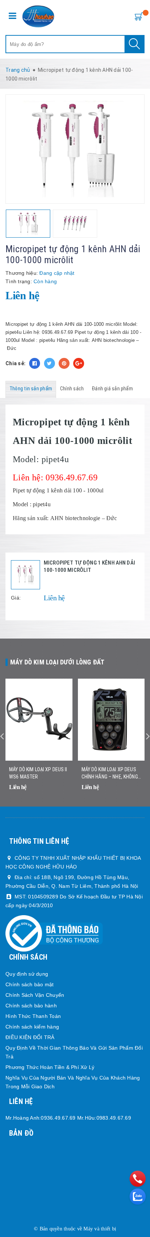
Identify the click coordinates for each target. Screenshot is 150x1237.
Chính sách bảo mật (29, 984)
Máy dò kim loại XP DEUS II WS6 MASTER (38, 773)
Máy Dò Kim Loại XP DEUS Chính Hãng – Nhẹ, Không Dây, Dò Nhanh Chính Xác (110, 773)
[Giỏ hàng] (137, 15)
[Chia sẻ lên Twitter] (49, 363)
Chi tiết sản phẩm (136, 797)
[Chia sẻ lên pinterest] (64, 363)
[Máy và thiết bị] (38, 16)
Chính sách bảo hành (31, 1005)
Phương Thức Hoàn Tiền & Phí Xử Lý (49, 1067)
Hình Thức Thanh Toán (33, 1016)
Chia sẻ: (15, 363)
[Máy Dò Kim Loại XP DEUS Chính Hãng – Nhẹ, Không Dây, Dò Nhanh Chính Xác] (111, 720)
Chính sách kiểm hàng (32, 1027)
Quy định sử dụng (26, 974)
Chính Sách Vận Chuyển (34, 995)
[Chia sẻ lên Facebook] (34, 363)
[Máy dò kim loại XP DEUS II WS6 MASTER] (38, 720)
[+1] (78, 363)
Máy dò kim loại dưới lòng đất (57, 662)
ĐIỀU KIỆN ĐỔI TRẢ (29, 1037)
